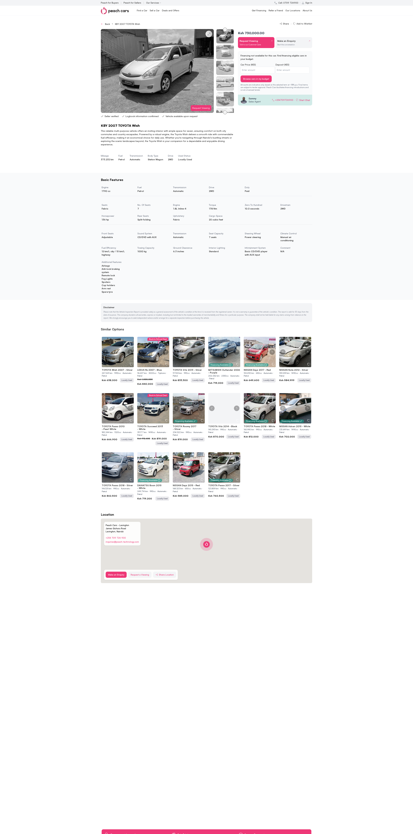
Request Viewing (201, 108)
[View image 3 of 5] (117, 365)
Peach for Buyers (110, 2)
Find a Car (142, 10)
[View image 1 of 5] (114, 365)
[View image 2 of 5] (116, 365)
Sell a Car (155, 10)
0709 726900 (290, 2)
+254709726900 (284, 100)
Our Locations (292, 10)
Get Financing (259, 10)
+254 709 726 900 (116, 537)
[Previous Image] (105, 352)
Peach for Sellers (132, 2)
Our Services (152, 2)
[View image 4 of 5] (119, 365)
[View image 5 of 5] (156, 365)
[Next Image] (130, 352)
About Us (307, 10)
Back (107, 24)
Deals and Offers (170, 10)
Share (286, 23)
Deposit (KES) (282, 64)
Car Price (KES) (248, 64)
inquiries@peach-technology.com (122, 542)
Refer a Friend (276, 10)
